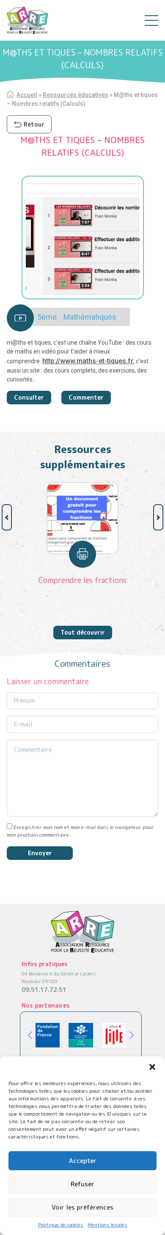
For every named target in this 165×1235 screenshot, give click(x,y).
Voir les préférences (82, 1207)
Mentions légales (107, 1224)
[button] (152, 1067)
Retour (34, 124)
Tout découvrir (82, 632)
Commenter (86, 397)
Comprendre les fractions (82, 580)
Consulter (29, 397)
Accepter (82, 1160)
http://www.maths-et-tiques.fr (87, 361)
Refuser (82, 1184)
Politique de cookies (60, 1224)
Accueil (26, 94)
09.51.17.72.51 (44, 990)
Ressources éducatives (75, 94)
